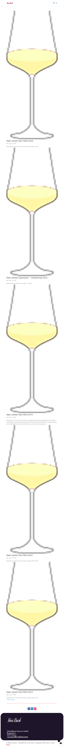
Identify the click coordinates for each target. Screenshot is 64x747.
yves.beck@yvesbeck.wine (17, 737)
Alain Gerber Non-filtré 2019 (19, 414)
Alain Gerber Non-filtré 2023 (19, 692)
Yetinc (8, 744)
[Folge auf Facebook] (29, 708)
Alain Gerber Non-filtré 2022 (19, 555)
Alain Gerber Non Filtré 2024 (19, 140)
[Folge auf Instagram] (35, 708)
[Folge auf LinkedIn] (32, 708)
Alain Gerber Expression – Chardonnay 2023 (26, 277)
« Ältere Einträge (10, 699)
